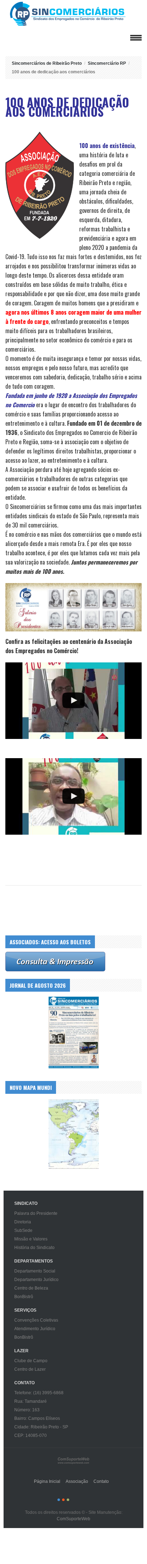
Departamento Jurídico (36, 1279)
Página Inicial (47, 1481)
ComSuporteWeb (73, 1518)
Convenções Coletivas (36, 1320)
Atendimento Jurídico (34, 1328)
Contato (101, 1481)
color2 (63, 1500)
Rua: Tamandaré (30, 1401)
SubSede (23, 1230)
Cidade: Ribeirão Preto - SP (41, 1426)
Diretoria (22, 1221)
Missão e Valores (30, 1239)
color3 (68, 1500)
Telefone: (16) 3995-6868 (39, 1392)
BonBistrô (23, 1296)
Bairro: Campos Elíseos (37, 1418)
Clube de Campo (30, 1360)
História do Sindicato (34, 1247)
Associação (77, 1481)
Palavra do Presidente (35, 1213)
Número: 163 (27, 1409)
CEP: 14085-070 (30, 1435)
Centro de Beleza (31, 1288)
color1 (58, 1500)
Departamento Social (34, 1271)
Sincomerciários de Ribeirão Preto (74, 14)
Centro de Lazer (30, 1369)
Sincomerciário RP (107, 63)
